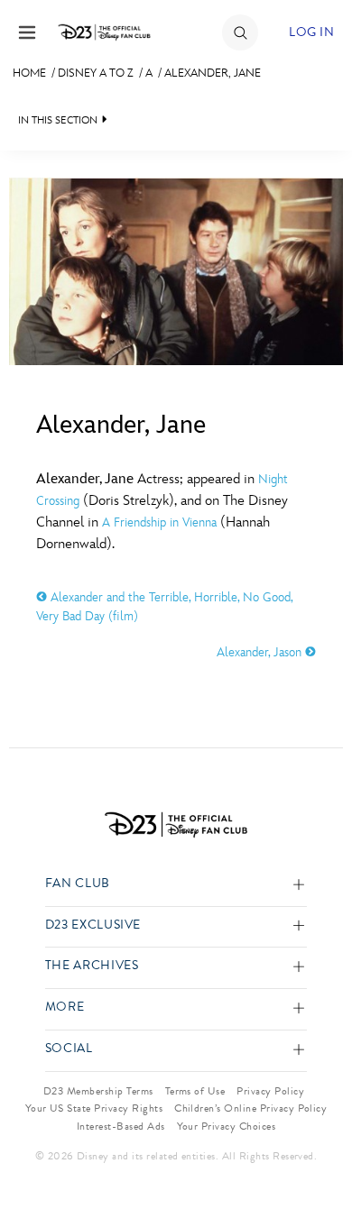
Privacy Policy (270, 1091)
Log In (311, 32)
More (65, 1007)
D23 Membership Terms (98, 1091)
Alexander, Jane (212, 73)
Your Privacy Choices (226, 1126)
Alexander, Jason (261, 652)
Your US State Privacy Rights (93, 1108)
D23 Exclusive (93, 925)
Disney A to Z (96, 73)
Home (29, 73)
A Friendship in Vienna (159, 522)
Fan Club (77, 884)
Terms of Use (195, 1091)
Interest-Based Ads (121, 1126)
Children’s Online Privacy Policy (250, 1108)
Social (69, 1049)
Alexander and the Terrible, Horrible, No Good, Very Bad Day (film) (164, 607)
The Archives (92, 966)
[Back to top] (317, 1148)
